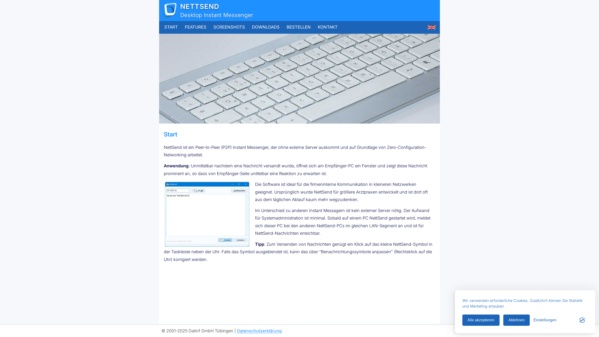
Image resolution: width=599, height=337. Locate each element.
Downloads (266, 27)
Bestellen (299, 27)
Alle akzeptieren (481, 320)
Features (195, 27)
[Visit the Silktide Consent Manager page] (582, 320)
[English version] (432, 27)
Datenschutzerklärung (259, 330)
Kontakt (328, 27)
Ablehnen (516, 320)
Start (171, 27)
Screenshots (229, 27)
